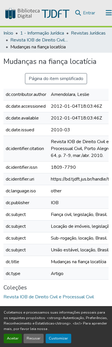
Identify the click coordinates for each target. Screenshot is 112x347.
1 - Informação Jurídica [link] (42, 33)
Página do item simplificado (56, 78)
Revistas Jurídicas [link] (88, 33)
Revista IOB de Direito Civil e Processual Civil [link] (39, 40)
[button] (36, 13)
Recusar (33, 338)
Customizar (58, 338)
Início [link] (8, 33)
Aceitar (13, 338)
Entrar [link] (89, 13)
